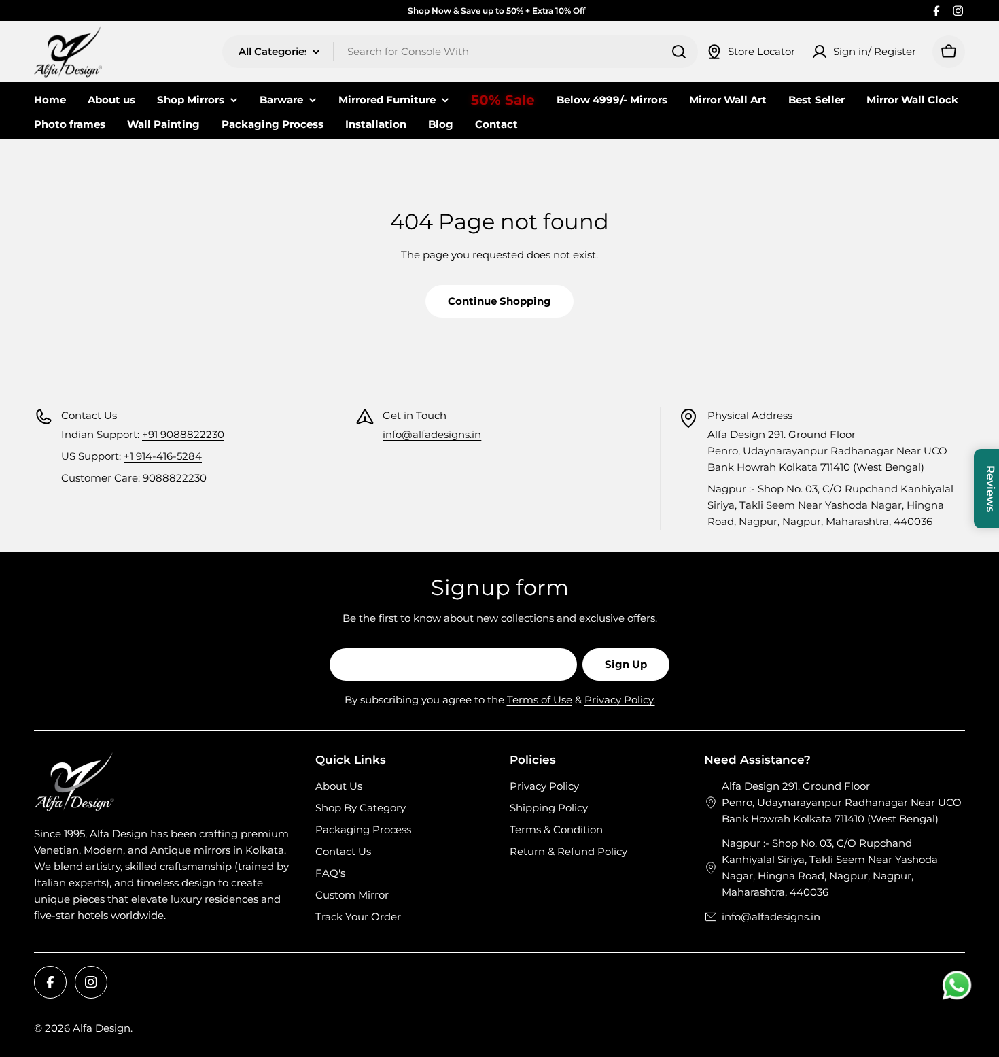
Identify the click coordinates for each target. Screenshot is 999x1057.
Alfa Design (101, 1028)
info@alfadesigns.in (432, 434)
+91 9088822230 (183, 434)
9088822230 (175, 477)
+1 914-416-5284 (163, 456)
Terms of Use (539, 699)
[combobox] (460, 51)
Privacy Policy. (619, 699)
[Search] (679, 52)
